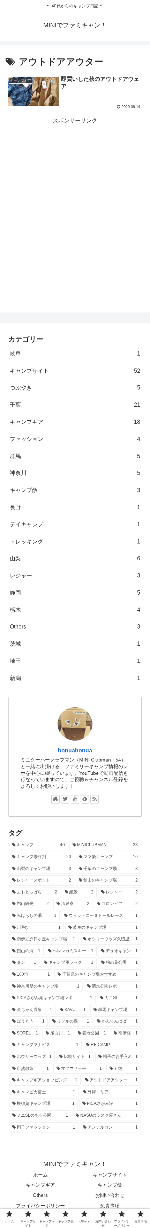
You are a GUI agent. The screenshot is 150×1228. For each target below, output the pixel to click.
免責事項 (110, 1205)
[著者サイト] (55, 799)
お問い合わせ (110, 1195)
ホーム (40, 1175)
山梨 (75, 558)
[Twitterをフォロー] (65, 799)
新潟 (75, 678)
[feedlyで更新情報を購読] (85, 799)
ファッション (75, 439)
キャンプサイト (75, 371)
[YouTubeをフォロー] (75, 799)
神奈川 (75, 473)
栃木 (75, 610)
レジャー (75, 575)
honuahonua (75, 750)
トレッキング (75, 542)
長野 (75, 507)
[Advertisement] (75, 201)
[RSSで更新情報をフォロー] (94, 799)
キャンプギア (75, 422)
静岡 (75, 593)
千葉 (75, 405)
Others (75, 627)
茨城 (75, 644)
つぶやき (75, 388)
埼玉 (75, 661)
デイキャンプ (75, 524)
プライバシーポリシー (40, 1205)
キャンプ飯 (75, 490)
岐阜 (75, 354)
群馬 (75, 456)
